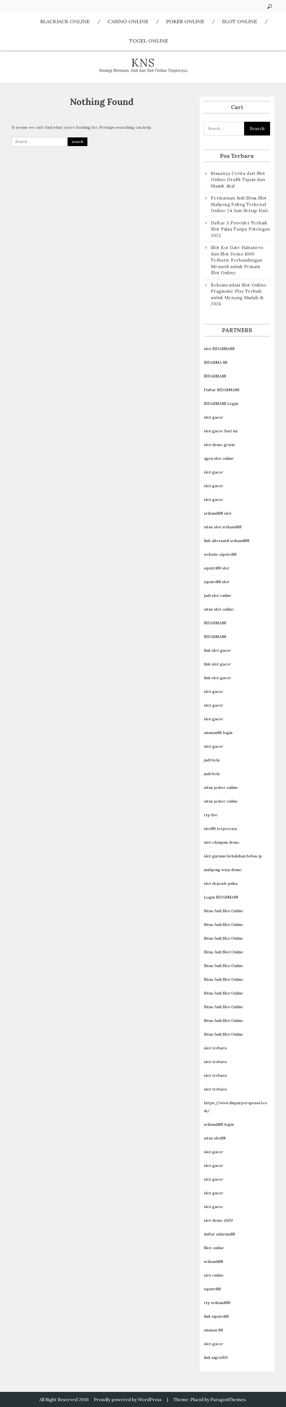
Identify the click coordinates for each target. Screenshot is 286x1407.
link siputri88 (216, 1316)
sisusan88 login (218, 732)
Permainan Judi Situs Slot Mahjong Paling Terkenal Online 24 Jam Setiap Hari (239, 204)
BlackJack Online (65, 21)
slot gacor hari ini (220, 430)
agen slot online (219, 458)
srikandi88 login (219, 1124)
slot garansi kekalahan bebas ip (233, 856)
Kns (143, 62)
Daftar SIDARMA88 (221, 389)
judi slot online (218, 595)
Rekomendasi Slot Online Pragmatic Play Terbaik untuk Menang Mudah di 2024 (238, 294)
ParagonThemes (228, 1399)
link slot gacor (217, 650)
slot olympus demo (221, 842)
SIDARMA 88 (215, 362)
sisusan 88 (213, 1330)
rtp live (211, 814)
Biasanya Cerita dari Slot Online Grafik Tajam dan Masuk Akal (238, 180)
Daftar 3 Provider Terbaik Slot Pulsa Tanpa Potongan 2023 (240, 229)
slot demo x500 (218, 1220)
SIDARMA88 (215, 376)
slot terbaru (215, 1047)
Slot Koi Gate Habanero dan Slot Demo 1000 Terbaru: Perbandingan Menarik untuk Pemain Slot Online (237, 260)
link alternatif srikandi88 (226, 540)
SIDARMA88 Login (221, 403)
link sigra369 (216, 1357)
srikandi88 (213, 1261)
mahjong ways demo (223, 869)
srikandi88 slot (218, 513)
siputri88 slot (216, 568)
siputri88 (212, 1288)
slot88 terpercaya (220, 828)
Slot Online (239, 21)
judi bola (212, 760)
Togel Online (148, 40)
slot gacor (213, 417)
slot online (214, 1275)
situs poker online (221, 787)
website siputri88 (220, 554)
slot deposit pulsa (220, 883)
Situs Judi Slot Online (223, 910)
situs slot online (219, 609)
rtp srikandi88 (217, 1302)
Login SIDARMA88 (221, 897)
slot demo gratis (219, 444)
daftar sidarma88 (219, 1234)
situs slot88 (215, 1138)
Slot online (214, 1247)
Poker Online (185, 21)
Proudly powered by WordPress (128, 1399)
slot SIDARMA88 (219, 348)
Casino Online (128, 21)
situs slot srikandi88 (223, 526)
